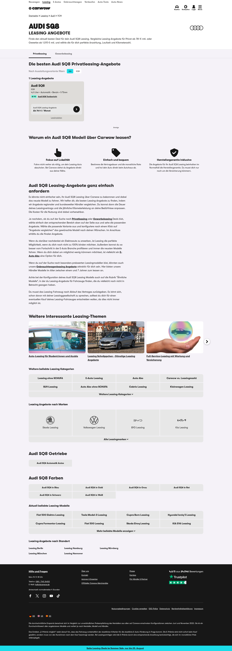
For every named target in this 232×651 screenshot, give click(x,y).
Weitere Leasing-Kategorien (115, 394)
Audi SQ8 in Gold (94, 487)
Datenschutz (165, 609)
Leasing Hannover (73, 553)
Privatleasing (40, 54)
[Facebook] (30, 597)
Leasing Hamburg (73, 548)
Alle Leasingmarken (115, 439)
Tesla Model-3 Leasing (94, 515)
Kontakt (84, 575)
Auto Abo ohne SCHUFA (94, 386)
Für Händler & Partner (139, 579)
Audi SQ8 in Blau (50, 487)
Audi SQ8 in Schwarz (50, 495)
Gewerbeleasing (63, 54)
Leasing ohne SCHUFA (50, 378)
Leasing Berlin (36, 548)
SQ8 (78, 71)
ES (50, 616)
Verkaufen (90, 2)
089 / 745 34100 (43, 581)
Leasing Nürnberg (109, 548)
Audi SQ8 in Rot (182, 487)
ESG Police (153, 609)
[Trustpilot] (186, 579)
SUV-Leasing (50, 386)
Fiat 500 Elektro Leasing (50, 515)
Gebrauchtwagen (73, 2)
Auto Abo (138, 378)
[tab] (40, 53)
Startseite (33, 16)
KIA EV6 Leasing (182, 523)
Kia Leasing (181, 427)
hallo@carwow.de (42, 584)
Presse (132, 571)
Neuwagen (34, 2)
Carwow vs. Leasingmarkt (182, 378)
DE (33, 616)
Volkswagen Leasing (94, 427)
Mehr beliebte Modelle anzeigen (115, 531)
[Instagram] (44, 597)
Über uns (85, 571)
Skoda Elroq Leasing (137, 523)
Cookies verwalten (139, 609)
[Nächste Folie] (207, 342)
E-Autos (57, 2)
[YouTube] (51, 597)
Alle (70, 71)
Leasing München (38, 553)
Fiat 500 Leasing (94, 523)
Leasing (46, 2)
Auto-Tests (103, 2)
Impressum (198, 609)
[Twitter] (37, 597)
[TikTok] (58, 597)
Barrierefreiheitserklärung (182, 609)
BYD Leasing (138, 427)
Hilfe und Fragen (38, 571)
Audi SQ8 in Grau (138, 487)
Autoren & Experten (89, 579)
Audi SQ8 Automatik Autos (50, 463)
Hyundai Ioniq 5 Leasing (181, 515)
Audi (53, 16)
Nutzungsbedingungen (121, 609)
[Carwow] (39, 8)
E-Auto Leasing (94, 378)
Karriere (133, 575)
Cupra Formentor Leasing (50, 523)
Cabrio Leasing (138, 386)
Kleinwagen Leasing (181, 386)
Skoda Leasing (50, 427)
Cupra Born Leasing (138, 515)
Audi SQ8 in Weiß (94, 495)
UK (42, 616)
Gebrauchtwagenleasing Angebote (56, 266)
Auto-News (117, 2)
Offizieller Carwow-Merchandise (94, 583)
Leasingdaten (56, 118)
